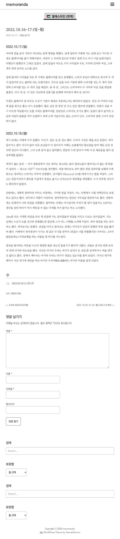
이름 (9, 374)
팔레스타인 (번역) (62, 16)
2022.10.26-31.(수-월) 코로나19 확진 (95, 305)
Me (41, 532)
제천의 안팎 (16, 293)
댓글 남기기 (25, 35)
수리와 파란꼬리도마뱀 (17, 305)
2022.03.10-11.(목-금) (23, 283)
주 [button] (7, 275)
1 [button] (8, 284)
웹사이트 (10, 404)
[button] (33, 169)
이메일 (10, 389)
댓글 (9, 331)
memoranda (17, 4)
